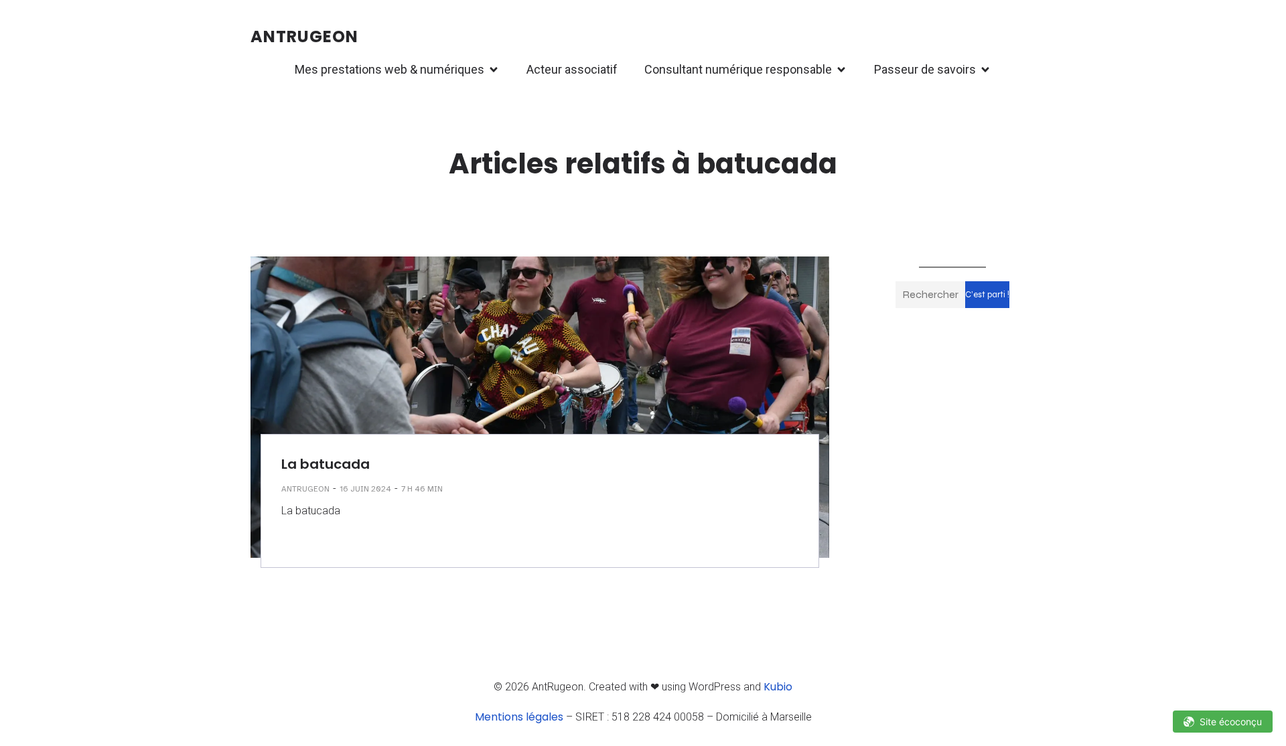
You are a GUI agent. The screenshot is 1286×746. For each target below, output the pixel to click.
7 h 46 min (422, 489)
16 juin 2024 (365, 489)
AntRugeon (305, 489)
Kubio (778, 686)
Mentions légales (519, 717)
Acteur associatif (572, 69)
